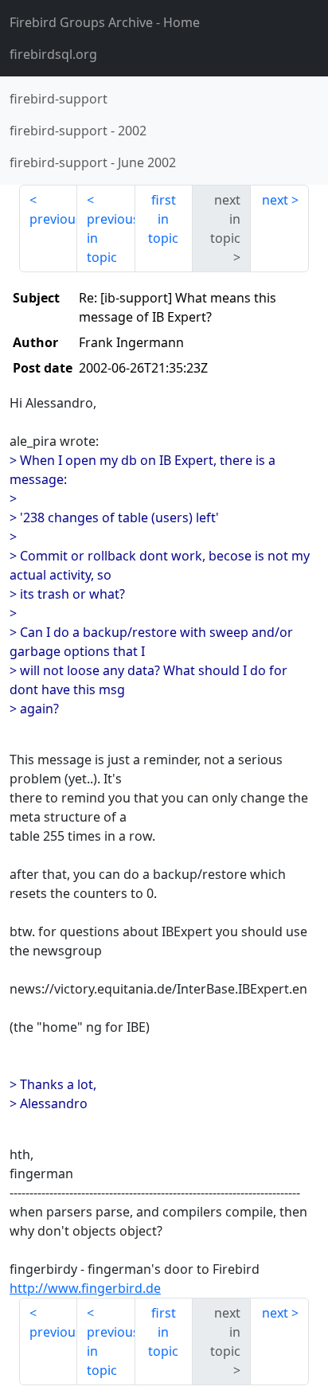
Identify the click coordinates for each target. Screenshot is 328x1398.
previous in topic (111, 238)
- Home (105, 22)
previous (53, 219)
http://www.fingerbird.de (85, 1288)
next (275, 200)
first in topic (163, 219)
